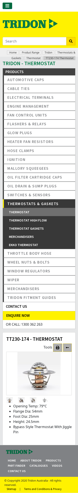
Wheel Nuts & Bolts (28, 262)
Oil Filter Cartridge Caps (34, 177)
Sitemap (11, 489)
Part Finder (16, 466)
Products (53, 460)
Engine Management (28, 106)
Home (13, 52)
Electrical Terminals (30, 97)
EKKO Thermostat (23, 245)
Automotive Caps (25, 79)
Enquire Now (18, 315)
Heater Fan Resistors (30, 141)
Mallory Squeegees (28, 168)
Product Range (30, 52)
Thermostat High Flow (28, 220)
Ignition (16, 159)
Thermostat (33, 58)
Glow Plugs (19, 132)
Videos (57, 466)
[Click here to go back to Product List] (67, 348)
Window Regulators (28, 270)
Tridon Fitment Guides (31, 297)
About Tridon (30, 460)
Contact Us (17, 471)
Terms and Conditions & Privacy (43, 489)
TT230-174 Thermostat (59, 58)
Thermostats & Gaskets (33, 203)
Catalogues (38, 466)
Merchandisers (21, 236)
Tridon (48, 52)
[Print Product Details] (57, 348)
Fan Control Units (27, 115)
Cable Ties (18, 88)
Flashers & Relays (27, 123)
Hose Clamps (20, 150)
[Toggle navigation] (7, 6)
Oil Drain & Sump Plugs (32, 186)
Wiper (13, 279)
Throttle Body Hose (29, 253)
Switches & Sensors (28, 194)
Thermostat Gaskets (26, 228)
